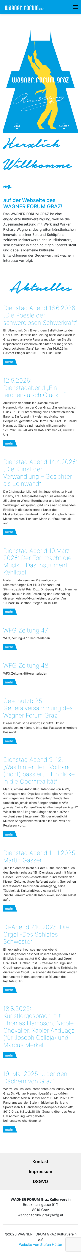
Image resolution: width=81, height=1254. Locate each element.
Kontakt (40, 1161)
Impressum (40, 1171)
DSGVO (40, 1181)
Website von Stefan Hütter (40, 1244)
